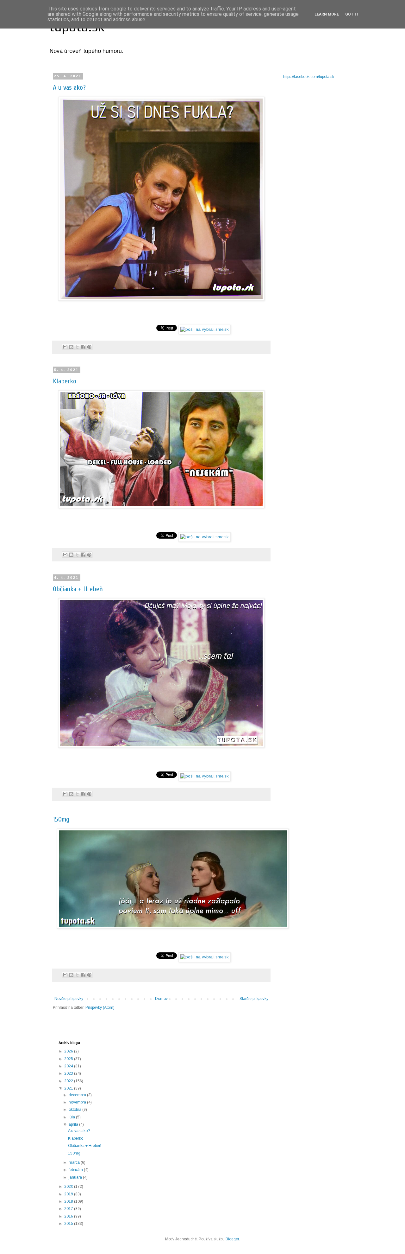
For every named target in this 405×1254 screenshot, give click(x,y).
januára (76, 1177)
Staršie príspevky (254, 998)
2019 (69, 1194)
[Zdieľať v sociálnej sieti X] (77, 347)
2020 (69, 1186)
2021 (69, 1088)
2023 (69, 1073)
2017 (69, 1208)
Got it (352, 14)
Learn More (327, 14)
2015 (69, 1223)
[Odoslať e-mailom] (65, 347)
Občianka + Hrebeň (78, 589)
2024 (69, 1066)
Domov (161, 998)
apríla (74, 1124)
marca (75, 1162)
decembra (78, 1095)
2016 (69, 1216)
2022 (69, 1081)
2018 (69, 1201)
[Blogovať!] (71, 347)
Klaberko (64, 381)
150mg (61, 819)
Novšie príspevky (68, 998)
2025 (69, 1059)
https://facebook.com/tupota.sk (308, 76)
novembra (78, 1102)
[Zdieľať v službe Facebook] (83, 347)
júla (72, 1117)
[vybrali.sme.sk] (204, 329)
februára (76, 1170)
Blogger (232, 1239)
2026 (69, 1051)
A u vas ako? (69, 87)
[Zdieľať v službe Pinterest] (89, 347)
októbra (75, 1109)
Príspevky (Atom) (100, 1007)
